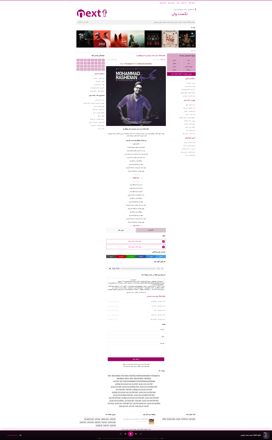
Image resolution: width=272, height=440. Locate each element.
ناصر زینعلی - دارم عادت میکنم (96, 122)
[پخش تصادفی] (141, 434)
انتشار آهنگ (163, 3)
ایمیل (111, 256)
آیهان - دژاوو (101, 116)
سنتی (174, 60)
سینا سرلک (104, 422)
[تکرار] (121, 434)
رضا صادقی (113, 419)
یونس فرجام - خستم (99, 106)
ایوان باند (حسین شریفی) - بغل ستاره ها (93, 103)
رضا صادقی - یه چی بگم (189, 134)
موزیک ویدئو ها (171, 419)
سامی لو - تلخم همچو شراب (188, 89)
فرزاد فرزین (113, 425)
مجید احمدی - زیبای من (189, 96)
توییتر (150, 256)
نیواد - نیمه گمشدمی (190, 86)
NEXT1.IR (136, 178)
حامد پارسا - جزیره (190, 114)
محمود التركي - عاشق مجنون (188, 93)
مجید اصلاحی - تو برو (189, 142)
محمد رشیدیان (135, 129)
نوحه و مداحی (188, 67)
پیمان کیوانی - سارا (190, 155)
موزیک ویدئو (171, 3)
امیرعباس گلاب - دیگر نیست (97, 125)
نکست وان (136, 144)
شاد (189, 63)
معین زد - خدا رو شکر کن (188, 149)
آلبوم (178, 3)
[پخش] (130, 433)
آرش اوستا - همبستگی (98, 109)
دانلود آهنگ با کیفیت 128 (146, 247)
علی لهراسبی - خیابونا (189, 111)
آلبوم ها (178, 419)
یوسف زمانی (90, 422)
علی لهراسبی (99, 425)
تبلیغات (164, 419)
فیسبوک (141, 256)
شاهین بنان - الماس (190, 127)
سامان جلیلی (83, 422)
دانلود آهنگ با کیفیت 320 (146, 241)
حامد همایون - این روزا (189, 108)
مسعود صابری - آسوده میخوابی (187, 118)
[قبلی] (125, 434)
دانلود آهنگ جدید (144, 129)
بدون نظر (121, 230)
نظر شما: (162, 343)
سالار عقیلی (98, 422)
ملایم (174, 67)
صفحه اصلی (192, 419)
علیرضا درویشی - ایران (98, 113)
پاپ (189, 60)
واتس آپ (131, 256)
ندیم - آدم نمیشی (99, 100)
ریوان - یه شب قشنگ (189, 121)
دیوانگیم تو (139, 198)
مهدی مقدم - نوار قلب (189, 124)
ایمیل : (162, 336)
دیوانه (132, 147)
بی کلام (189, 70)
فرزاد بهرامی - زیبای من (98, 78)
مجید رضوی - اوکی (190, 105)
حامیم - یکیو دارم (190, 83)
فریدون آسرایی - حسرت (189, 146)
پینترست (121, 256)
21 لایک (151, 230)
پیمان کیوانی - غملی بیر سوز (188, 152)
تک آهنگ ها (142, 292)
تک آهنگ (183, 3)
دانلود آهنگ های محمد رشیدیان (156, 296)
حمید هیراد (106, 425)
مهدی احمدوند (112, 422)
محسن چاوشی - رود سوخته (97, 119)
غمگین (174, 63)
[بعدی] (136, 434)
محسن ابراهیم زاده (89, 419)
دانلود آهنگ (191, 3)
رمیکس (174, 70)
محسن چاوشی (105, 419)
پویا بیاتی (97, 419)
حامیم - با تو (101, 129)
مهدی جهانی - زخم (190, 130)
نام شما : (162, 329)
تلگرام (160, 256)
